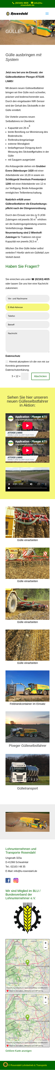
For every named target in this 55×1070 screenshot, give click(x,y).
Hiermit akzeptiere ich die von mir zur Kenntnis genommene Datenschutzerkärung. (27, 365)
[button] (5, 1064)
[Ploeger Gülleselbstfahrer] (28, 741)
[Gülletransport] (28, 784)
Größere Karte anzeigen (19, 1051)
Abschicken (40, 376)
